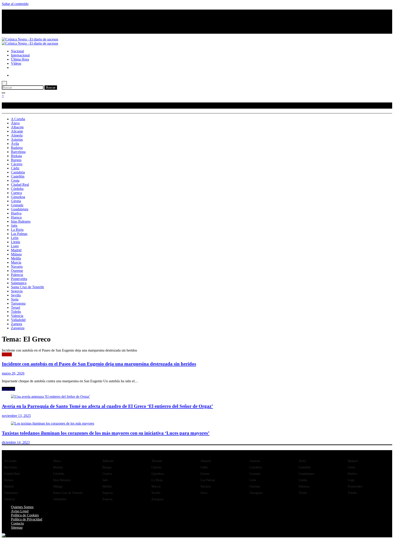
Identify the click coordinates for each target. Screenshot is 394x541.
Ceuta (15, 180)
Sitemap (17, 527)
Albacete (17, 127)
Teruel (15, 307)
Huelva (16, 213)
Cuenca (16, 193)
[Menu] (3, 92)
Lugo (15, 246)
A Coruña (18, 119)
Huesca (16, 217)
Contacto (17, 523)
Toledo (16, 312)
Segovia (17, 291)
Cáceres (16, 164)
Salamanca (18, 283)
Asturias (17, 139)
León (14, 238)
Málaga (16, 254)
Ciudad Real (20, 184)
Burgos (16, 160)
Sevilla (16, 295)
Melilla (16, 258)
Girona (16, 201)
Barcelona (18, 152)
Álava (15, 123)
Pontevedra (19, 279)
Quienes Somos (22, 507)
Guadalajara (19, 209)
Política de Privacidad (26, 519)
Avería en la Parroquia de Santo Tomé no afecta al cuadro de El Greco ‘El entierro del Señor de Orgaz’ (107, 406)
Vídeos (16, 63)
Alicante (17, 131)
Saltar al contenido (15, 4)
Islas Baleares (21, 221)
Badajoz (17, 148)
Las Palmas (19, 234)
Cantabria (18, 172)
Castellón (17, 176)
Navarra (17, 266)
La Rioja (17, 230)
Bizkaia (16, 156)
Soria (14, 299)
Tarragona (18, 303)
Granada (17, 205)
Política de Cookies (25, 515)
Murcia (16, 262)
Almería (17, 135)
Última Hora (20, 59)
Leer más (8, 389)
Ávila (15, 143)
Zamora (16, 324)
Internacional (20, 55)
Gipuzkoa (18, 197)
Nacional (17, 51)
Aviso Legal (20, 511)
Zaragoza (17, 328)
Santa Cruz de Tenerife (27, 287)
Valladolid (18, 320)
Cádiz (15, 168)
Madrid (16, 250)
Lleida (15, 242)
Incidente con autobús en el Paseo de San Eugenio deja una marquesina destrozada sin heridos (99, 363)
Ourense (17, 271)
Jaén (14, 225)
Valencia (17, 316)
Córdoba (17, 189)
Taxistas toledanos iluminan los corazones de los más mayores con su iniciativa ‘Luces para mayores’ (106, 433)
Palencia (17, 275)
